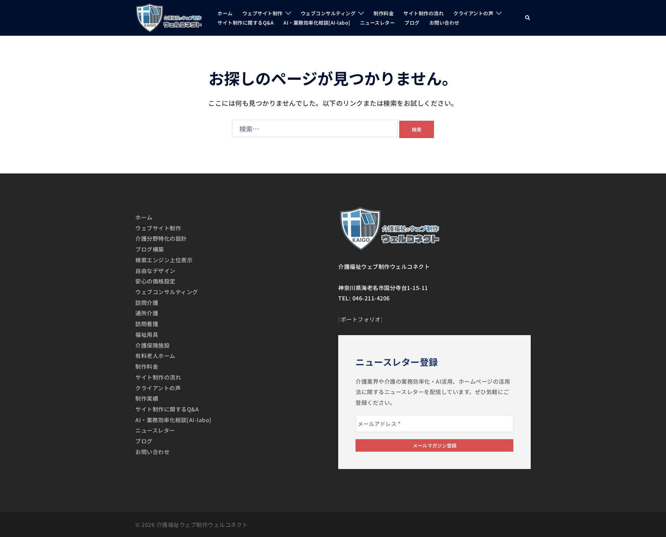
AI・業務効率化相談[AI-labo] (316, 22)
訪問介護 (146, 302)
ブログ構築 (149, 249)
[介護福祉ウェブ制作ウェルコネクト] (168, 17)
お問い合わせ (444, 22)
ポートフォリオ (361, 319)
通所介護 (146, 313)
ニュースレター (377, 22)
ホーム (225, 13)
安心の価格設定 (155, 281)
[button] (528, 18)
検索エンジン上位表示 (164, 260)
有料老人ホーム (155, 355)
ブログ (412, 22)
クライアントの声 (473, 13)
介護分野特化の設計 (161, 238)
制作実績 (146, 398)
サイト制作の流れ (423, 13)
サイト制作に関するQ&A (245, 22)
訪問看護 (146, 323)
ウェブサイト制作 (262, 13)
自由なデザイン (155, 270)
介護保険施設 (152, 345)
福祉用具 (146, 334)
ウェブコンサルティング (328, 13)
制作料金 (384, 13)
